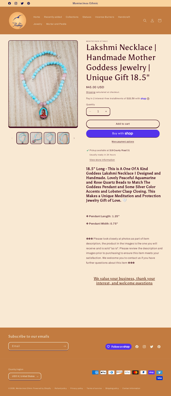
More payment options (123, 141)
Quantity (90, 104)
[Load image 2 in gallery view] (36, 138)
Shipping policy (112, 388)
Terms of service (94, 388)
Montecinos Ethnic (24, 388)
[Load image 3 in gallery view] (50, 138)
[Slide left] (12, 138)
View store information (102, 160)
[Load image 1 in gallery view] (22, 138)
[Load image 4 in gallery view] (63, 138)
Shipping (90, 92)
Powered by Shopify (42, 388)
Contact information (131, 388)
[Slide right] (74, 138)
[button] (145, 20)
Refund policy (61, 388)
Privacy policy (76, 388)
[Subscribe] (64, 346)
